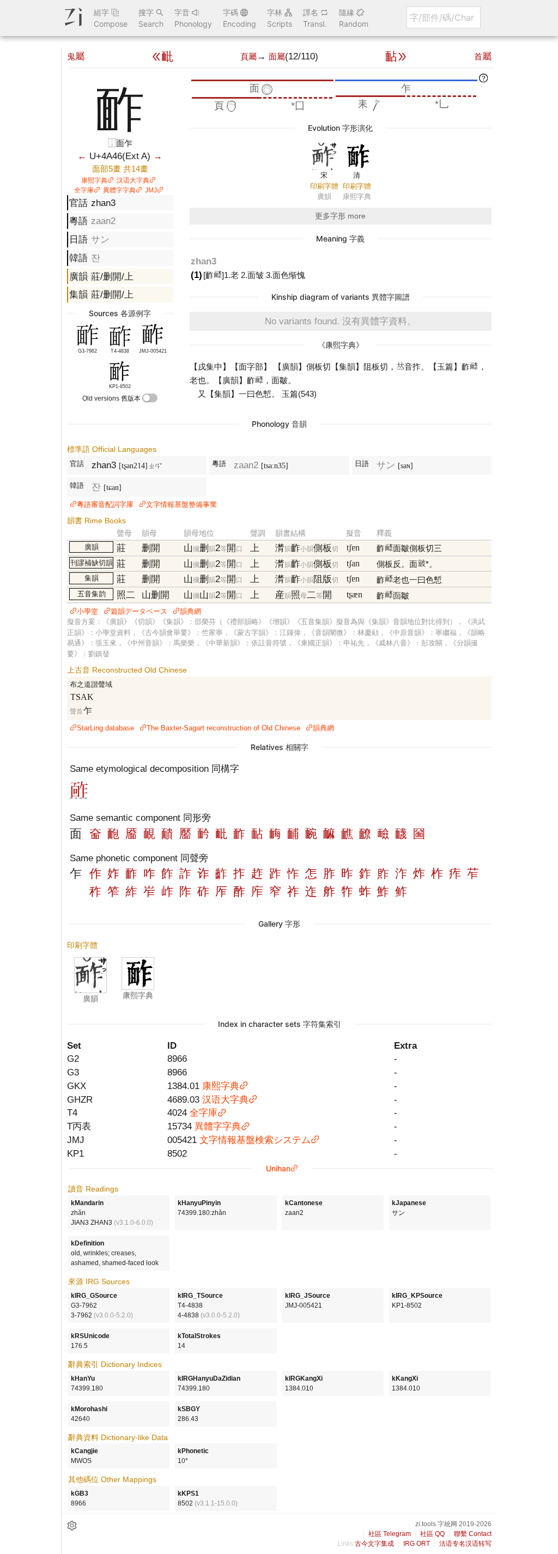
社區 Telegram (389, 1534)
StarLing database (105, 728)
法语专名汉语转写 (465, 1543)
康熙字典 (94, 180)
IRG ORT (416, 1543)
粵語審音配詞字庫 (105, 504)
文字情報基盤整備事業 (181, 504)
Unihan (278, 1168)
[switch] (149, 398)
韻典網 (190, 611)
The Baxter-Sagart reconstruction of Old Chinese (223, 728)
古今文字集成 (374, 1543)
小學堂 (87, 611)
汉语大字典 (133, 180)
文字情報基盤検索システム (255, 1140)
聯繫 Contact (473, 1534)
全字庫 (84, 190)
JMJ (151, 190)
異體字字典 (119, 190)
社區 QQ (432, 1534)
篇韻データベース (139, 611)
